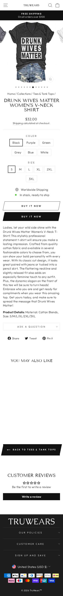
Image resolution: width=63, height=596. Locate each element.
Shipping (18, 123)
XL (38, 169)
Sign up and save (30, 555)
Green (46, 142)
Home (11, 93)
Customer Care (31, 543)
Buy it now (32, 216)
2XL (49, 169)
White (44, 152)
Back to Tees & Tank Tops (34, 449)
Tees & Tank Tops (43, 93)
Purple (30, 142)
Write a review (31, 496)
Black (16, 142)
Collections (24, 93)
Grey (18, 152)
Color (31, 136)
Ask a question (31, 326)
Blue (31, 152)
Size (31, 162)
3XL (31, 179)
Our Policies (31, 532)
